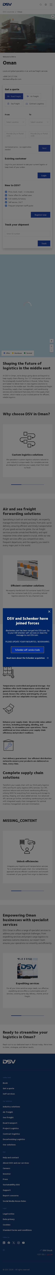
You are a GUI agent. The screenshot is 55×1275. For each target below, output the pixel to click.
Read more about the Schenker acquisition (26, 658)
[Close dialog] (49, 611)
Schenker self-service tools (27, 649)
